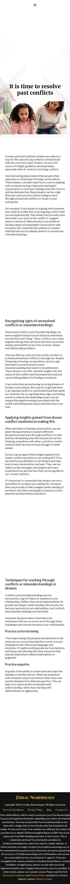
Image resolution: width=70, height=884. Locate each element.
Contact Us (61, 809)
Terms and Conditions (14, 875)
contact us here (43, 878)
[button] (35, 5)
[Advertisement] (35, 48)
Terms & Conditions (13, 809)
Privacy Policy (35, 809)
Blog (49, 809)
